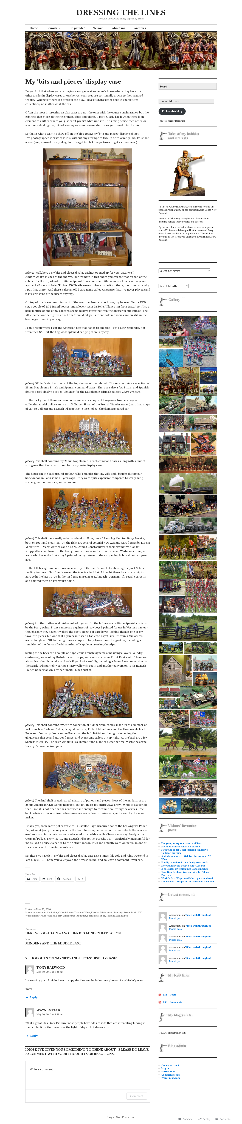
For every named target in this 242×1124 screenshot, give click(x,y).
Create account (170, 1065)
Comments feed (170, 1074)
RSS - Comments (172, 1002)
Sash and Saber (96, 915)
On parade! (77, 28)
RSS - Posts (169, 994)
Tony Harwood (50, 967)
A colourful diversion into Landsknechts (184, 868)
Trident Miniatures (117, 915)
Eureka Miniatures (101, 912)
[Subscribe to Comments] (160, 1002)
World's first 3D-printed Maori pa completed (187, 878)
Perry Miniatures (65, 915)
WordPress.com (170, 1077)
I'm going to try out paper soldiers (181, 843)
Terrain (98, 28)
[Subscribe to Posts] (160, 994)
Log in (165, 1068)
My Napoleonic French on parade (180, 846)
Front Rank (130, 912)
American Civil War (46, 912)
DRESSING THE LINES (121, 12)
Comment (136, 1096)
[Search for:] (188, 86)
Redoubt (81, 915)
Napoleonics (48, 915)
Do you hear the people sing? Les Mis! (183, 865)
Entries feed (168, 1071)
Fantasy (118, 912)
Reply (34, 997)
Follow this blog (172, 111)
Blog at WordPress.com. (121, 1117)
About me (118, 28)
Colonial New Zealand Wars (74, 912)
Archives (140, 28)
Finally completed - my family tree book (184, 862)
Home (34, 28)
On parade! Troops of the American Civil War (187, 881)
